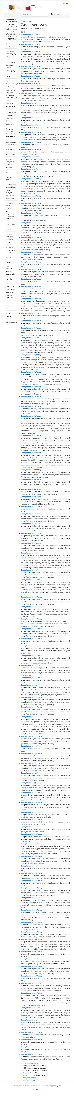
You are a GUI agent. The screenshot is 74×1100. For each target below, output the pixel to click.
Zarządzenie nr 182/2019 (31, 819)
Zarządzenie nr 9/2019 (30, 83)
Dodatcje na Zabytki (10, 252)
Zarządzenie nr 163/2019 (31, 746)
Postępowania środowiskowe (11, 186)
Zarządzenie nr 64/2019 (31, 355)
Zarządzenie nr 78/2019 (31, 406)
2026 (8, 313)
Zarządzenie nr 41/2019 (31, 269)
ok (37, 1089)
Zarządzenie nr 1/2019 (30, 34)
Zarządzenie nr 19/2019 (31, 142)
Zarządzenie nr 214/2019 (31, 993)
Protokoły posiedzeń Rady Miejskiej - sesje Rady (11, 132)
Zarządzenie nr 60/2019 (31, 328)
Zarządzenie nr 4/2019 (30, 52)
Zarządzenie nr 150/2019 (31, 638)
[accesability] (67, 4)
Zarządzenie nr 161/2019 (31, 717)
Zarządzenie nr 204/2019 (31, 966)
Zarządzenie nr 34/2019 (31, 237)
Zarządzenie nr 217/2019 (31, 1020)
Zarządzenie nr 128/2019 (31, 506)
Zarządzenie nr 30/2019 (31, 213)
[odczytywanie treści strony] (22, 32)
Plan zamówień (9, 102)
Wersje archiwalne (29, 1078)
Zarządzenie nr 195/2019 (31, 922)
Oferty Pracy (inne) (10, 120)
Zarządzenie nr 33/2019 (30, 223)
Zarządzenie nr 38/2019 (31, 262)
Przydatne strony (9, 307)
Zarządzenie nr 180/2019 (31, 802)
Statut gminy (10, 71)
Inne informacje (9, 267)
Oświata (9, 258)
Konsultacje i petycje (10, 75)
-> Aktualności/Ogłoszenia (11, 82)
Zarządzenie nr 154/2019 (31, 656)
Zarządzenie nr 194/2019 (31, 910)
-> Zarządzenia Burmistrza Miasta (10, 63)
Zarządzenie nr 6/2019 (30, 76)
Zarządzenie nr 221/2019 (31, 1047)
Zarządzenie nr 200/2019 (31, 939)
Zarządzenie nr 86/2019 (31, 453)
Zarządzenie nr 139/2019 (31, 570)
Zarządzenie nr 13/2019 (30, 118)
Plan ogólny (10, 198)
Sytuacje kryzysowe (9, 296)
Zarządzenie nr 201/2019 (31, 951)
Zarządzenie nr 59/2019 (31, 321)
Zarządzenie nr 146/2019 (31, 597)
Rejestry (9, 263)
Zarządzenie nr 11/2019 (30, 103)
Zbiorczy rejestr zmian (10, 285)
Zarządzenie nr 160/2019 (31, 707)
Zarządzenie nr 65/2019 (31, 372)
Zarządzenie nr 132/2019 (31, 533)
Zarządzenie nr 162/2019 (31, 736)
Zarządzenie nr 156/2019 (31, 678)
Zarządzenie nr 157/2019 (31, 685)
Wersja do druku (29, 1080)
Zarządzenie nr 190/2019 (31, 888)
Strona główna (8, 45)
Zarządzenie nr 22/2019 (31, 157)
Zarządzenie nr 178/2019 (31, 793)
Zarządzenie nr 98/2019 (31, 489)
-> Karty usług (11, 112)
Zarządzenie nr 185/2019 (31, 844)
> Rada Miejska (8, 318)
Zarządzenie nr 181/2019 (31, 812)
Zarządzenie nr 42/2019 (31, 279)
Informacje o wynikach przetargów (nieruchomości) (11, 93)
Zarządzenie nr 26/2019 (31, 196)
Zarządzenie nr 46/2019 (31, 286)
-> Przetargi (10, 87)
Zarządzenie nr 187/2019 (31, 866)
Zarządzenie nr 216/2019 (31, 1008)
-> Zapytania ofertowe (10, 108)
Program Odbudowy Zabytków (10, 236)
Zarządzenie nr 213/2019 (31, 983)
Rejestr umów (11, 301)
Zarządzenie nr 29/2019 (31, 203)
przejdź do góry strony (29, 1063)
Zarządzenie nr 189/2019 (31, 881)
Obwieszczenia (11, 322)
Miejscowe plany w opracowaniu (10, 192)
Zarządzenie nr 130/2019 (31, 524)
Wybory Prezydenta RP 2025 (10, 161)
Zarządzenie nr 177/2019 (31, 783)
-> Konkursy (10, 115)
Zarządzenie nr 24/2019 (31, 179)
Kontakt (9, 279)
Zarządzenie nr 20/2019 (31, 149)
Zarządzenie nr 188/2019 (31, 873)
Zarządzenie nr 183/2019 (31, 827)
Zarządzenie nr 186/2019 (31, 856)
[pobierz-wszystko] (64, 4)
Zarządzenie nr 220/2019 (31, 1039)
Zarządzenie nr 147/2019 (31, 607)
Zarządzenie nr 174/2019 (31, 773)
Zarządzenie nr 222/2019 (31, 1054)
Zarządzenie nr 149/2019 (31, 629)
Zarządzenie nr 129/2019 (31, 514)
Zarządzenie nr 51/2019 (31, 313)
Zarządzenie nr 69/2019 (31, 387)
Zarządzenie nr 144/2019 (31, 580)
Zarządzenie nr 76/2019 (31, 396)
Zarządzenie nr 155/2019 (31, 665)
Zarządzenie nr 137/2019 (31, 543)
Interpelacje (10, 57)
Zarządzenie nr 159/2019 (31, 697)
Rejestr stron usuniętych (10, 291)
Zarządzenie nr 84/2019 (31, 416)
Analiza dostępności (10, 273)
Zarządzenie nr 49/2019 (31, 299)
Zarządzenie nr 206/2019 (31, 976)
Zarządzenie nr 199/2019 (31, 932)
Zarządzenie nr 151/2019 (31, 646)
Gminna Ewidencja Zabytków (9, 244)
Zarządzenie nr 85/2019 (31, 436)
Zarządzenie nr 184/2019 (31, 834)
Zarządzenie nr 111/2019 (31, 497)
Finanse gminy (9, 178)
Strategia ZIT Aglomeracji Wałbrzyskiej (10, 152)
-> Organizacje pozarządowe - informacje (11, 215)
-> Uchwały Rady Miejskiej (11, 52)
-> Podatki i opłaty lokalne (10, 205)
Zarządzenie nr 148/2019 (31, 619)
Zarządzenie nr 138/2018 (31, 553)
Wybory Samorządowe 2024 (11, 170)
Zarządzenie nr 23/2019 (31, 169)
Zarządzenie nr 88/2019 (31, 470)
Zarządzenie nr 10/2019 (31, 93)
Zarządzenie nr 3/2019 (30, 44)
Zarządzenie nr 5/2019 (30, 66)
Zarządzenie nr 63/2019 (31, 338)
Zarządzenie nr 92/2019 (31, 480)
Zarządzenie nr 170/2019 (31, 763)
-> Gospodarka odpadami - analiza (10, 225)
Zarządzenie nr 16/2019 (31, 132)
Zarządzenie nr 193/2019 (31, 898)
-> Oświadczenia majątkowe (11, 142)
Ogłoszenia (10, 124)
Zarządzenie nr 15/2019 (31, 125)
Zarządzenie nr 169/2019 (31, 753)
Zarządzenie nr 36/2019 (31, 252)
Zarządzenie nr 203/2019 (31, 959)
